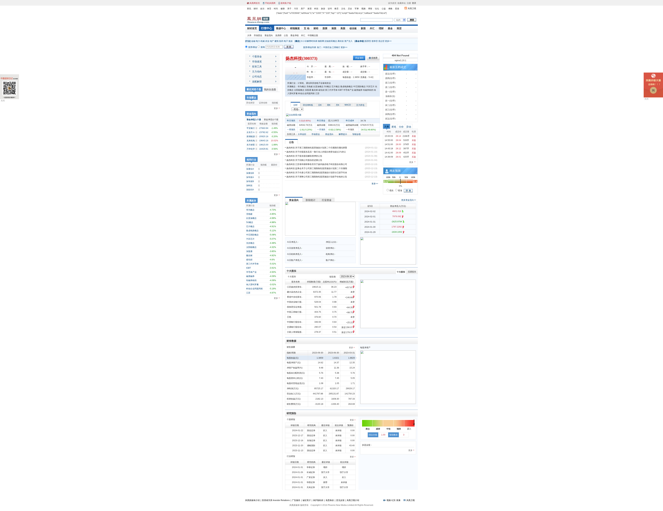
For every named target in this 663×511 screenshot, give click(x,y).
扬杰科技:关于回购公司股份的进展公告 (304, 160)
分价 (401, 126)
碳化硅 (249, 259)
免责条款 (330, 500)
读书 (330, 8)
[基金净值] (359, 41)
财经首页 (252, 28)
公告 (286, 35)
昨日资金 (321, 120)
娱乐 (262, 8)
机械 (263, 41)
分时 (295, 105)
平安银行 (251, 128)
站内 (398, 20)
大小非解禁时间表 (309, 41)
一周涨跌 (291, 129)
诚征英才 (306, 500)
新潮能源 (251, 136)
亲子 (289, 8)
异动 (408, 126)
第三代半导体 (252, 264)
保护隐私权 (318, 500)
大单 (249, 35)
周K (328, 105)
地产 (272, 41)
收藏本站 (401, 3)
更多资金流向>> (408, 200)
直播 (398, 500)
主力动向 (257, 71)
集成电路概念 (252, 230)
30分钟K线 (308, 105)
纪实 (393, 500)
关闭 (3, 101)
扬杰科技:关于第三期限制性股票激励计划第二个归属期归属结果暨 (316, 147)
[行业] (248, 41)
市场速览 (257, 61)
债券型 (375, 41)
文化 (343, 8)
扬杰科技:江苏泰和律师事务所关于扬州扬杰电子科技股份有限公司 (316, 164)
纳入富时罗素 (252, 284)
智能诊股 (356, 134)
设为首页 (392, 3)
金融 (253, 41)
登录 (414, 3)
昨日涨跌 (291, 120)
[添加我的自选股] (256, 128)
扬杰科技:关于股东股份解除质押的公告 (304, 156)
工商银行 (336, 47)
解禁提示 (343, 134)
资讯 (249, 8)
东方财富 (251, 145)
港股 (334, 28)
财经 (256, 8)
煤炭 (291, 41)
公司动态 (257, 76)
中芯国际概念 (252, 235)
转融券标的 (251, 280)
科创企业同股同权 (254, 288)
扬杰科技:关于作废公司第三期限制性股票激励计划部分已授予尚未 (316, 172)
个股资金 (257, 56)
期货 (399, 28)
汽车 (296, 8)
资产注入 (348, 41)
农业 (267, 41)
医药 (281, 41)
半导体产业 (251, 272)
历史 (350, 8)
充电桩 (249, 214)
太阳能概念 (251, 247)
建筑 (277, 41)
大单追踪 (302, 134)
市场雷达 (258, 35)
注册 (409, 3)
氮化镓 (249, 255)
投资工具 (257, 66)
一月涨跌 (321, 129)
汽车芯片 (250, 239)
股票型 (368, 41)
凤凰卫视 (412, 8)
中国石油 (327, 47)
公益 (384, 8)
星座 (397, 8)
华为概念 (250, 210)
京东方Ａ (251, 132)
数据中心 (281, 28)
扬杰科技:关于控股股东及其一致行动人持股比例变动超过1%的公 (316, 152)
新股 (363, 28)
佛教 (390, 8)
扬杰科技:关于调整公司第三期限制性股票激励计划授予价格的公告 (316, 177)
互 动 (306, 28)
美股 (342, 28)
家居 (310, 8)
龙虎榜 (278, 35)
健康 (283, 8)
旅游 (323, 8)
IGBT (248, 268)
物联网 (321, 41)
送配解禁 (257, 81)
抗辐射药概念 (331, 41)
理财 (381, 28)
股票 (325, 28)
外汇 (372, 28)
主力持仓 (360, 105)
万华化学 (251, 149)
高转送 (341, 41)
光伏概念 (250, 243)
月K (337, 105)
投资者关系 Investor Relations (276, 500)
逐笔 (393, 126)
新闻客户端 (286, 3)
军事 (357, 8)
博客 (370, 8)
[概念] (297, 41)
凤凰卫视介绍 (353, 500)
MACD (348, 105)
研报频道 (295, 28)
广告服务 (296, 500)
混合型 (381, 41)
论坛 (377, 8)
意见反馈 (340, 500)
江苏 (248, 293)
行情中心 (266, 28)
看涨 (399, 190)
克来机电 (251, 140)
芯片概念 (250, 226)
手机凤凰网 (270, 3)
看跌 (391, 190)
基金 (390, 28)
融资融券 (250, 276)
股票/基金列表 (309, 47)
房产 (303, 8)
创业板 (353, 28)
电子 (286, 41)
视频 (363, 8)
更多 (276, 108)
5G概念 (249, 222)
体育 (269, 8)
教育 (336, 8)
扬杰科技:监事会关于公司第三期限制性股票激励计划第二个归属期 (316, 168)
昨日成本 (350, 120)
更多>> (388, 41)
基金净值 (294, 35)
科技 (316, 8)
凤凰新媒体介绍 (252, 500)
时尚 (276, 8)
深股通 (249, 251)
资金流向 (269, 35)
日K (320, 105)
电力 (258, 41)
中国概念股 (313, 35)
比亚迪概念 (251, 218)
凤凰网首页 (254, 3)
